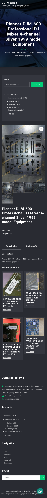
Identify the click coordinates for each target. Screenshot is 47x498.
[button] (41, 129)
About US (7, 460)
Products (7, 454)
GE (11, 233)
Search (6, 79)
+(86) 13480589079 (12, 399)
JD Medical (10, 2)
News (6, 457)
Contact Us (8, 463)
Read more (7, 309)
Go (42, 478)
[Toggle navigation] (42, 4)
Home (23, 49)
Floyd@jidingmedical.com (14, 396)
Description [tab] (11, 246)
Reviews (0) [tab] (31, 246)
